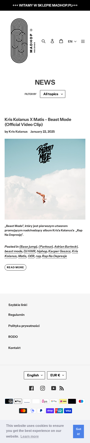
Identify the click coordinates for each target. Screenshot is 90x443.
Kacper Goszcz (59, 251)
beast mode (13, 251)
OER (31, 256)
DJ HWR (29, 251)
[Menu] (82, 40)
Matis (22, 256)
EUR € (55, 375)
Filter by (31, 94)
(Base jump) (28, 247)
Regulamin (16, 315)
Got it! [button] (78, 431)
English (33, 375)
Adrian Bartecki (66, 247)
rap (38, 256)
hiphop (42, 251)
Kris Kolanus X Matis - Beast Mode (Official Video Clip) (38, 122)
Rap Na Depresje (54, 256)
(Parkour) (46, 247)
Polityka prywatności (24, 326)
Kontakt (14, 348)
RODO (13, 337)
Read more (15, 267)
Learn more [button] (30, 436)
